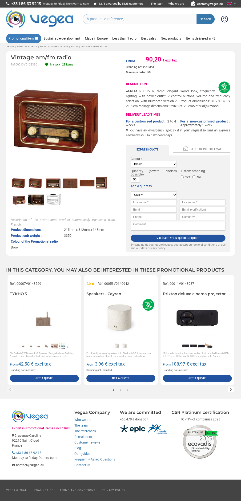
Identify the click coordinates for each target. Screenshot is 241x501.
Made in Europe (96, 38)
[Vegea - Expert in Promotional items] (39, 27)
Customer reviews (87, 442)
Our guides (82, 454)
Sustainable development (62, 38)
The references (85, 431)
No (199, 177)
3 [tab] (127, 390)
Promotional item (21, 38)
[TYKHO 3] (44, 319)
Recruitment (83, 437)
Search (205, 19)
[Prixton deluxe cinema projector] (197, 319)
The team (157, 3)
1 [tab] (113, 390)
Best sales (148, 38)
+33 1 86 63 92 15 (28, 453)
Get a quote (44, 378)
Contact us (82, 465)
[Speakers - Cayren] (120, 319)
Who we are (176, 3)
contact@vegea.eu (210, 4)
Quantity (137, 171)
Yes (187, 177)
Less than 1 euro (124, 38)
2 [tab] (120, 390)
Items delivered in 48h (201, 38)
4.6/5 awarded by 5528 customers (121, 3)
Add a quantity (141, 186)
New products (171, 38)
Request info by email (206, 149)
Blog (77, 448)
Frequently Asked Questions (94, 459)
